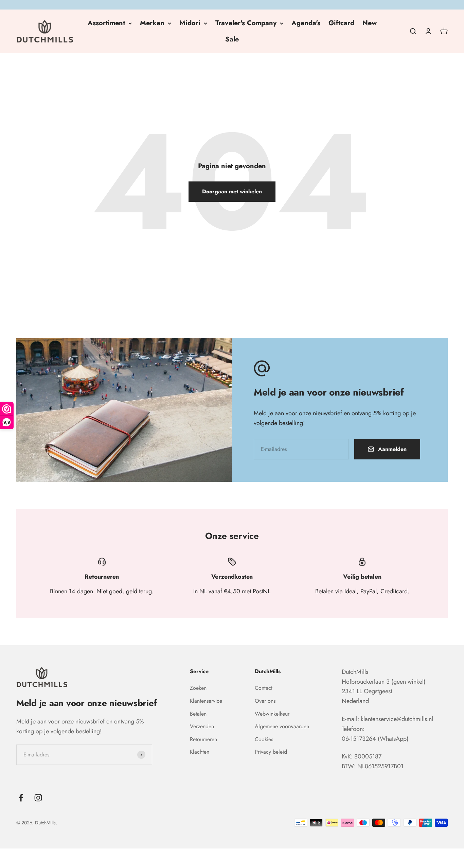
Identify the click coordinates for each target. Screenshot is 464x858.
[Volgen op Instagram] (38, 797)
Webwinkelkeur (272, 714)
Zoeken (198, 688)
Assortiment (106, 23)
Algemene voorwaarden (282, 726)
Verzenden (202, 726)
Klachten (199, 752)
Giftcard (341, 23)
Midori (189, 23)
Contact (263, 688)
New (369, 23)
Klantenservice (206, 701)
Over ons (265, 701)
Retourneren (203, 739)
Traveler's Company (245, 23)
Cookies (264, 739)
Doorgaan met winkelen (232, 191)
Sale (232, 39)
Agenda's (305, 23)
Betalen (198, 714)
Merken (152, 23)
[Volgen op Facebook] (20, 797)
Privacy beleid (271, 752)
